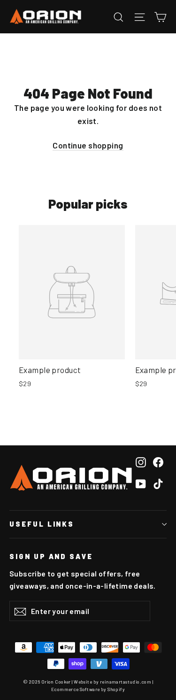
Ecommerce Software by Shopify (88, 689)
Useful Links (41, 524)
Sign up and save (51, 556)
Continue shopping (88, 145)
